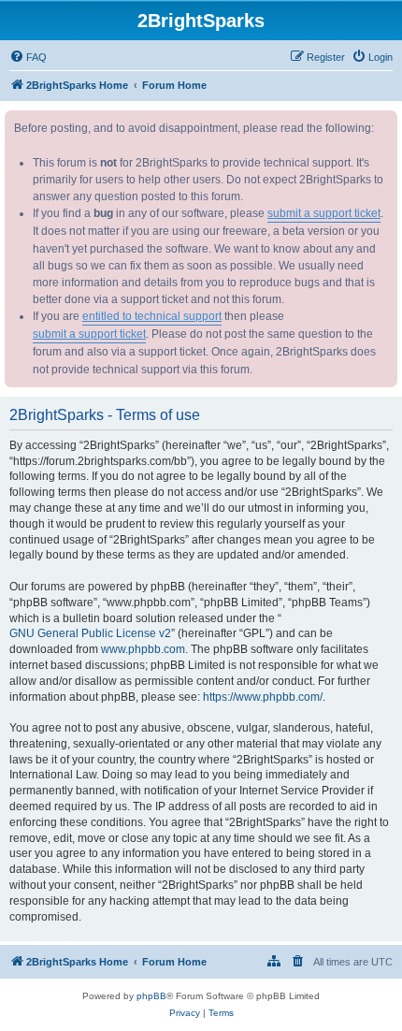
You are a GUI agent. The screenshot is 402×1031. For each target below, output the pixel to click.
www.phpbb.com (143, 649)
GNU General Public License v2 (90, 633)
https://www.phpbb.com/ (263, 697)
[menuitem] (28, 57)
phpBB (151, 996)
